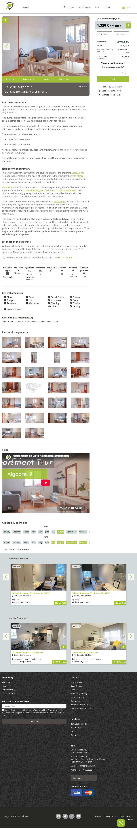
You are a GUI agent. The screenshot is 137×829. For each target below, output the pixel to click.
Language (77, 778)
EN (127, 8)
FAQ (72, 731)
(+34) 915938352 (85, 770)
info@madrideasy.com (86, 766)
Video (47, 79)
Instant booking (77, 697)
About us (6, 682)
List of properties (84, 7)
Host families (76, 727)
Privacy (107, 816)
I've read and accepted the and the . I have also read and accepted (34, 713)
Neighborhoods (9, 693)
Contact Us (107, 7)
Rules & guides (77, 686)
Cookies (98, 816)
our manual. (67, 257)
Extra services (76, 689)
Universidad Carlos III (66, 190)
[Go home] (10, 6)
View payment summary (113, 63)
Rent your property (79, 724)
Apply (124, 72)
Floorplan (63, 79)
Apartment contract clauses (82, 708)
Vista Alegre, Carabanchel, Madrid (26, 91)
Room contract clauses (81, 704)
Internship (6, 686)
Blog (97, 7)
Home (71, 7)
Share (84, 86)
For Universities (8, 689)
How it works (76, 682)
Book (113, 79)
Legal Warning (34, 710)
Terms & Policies (119, 816)
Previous (6, 46)
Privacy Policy (53, 710)
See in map (29, 79)
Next (84, 46)
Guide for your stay (79, 693)
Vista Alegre (78, 172)
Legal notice (130, 817)
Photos (10, 79)
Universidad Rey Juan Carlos (37, 190)
